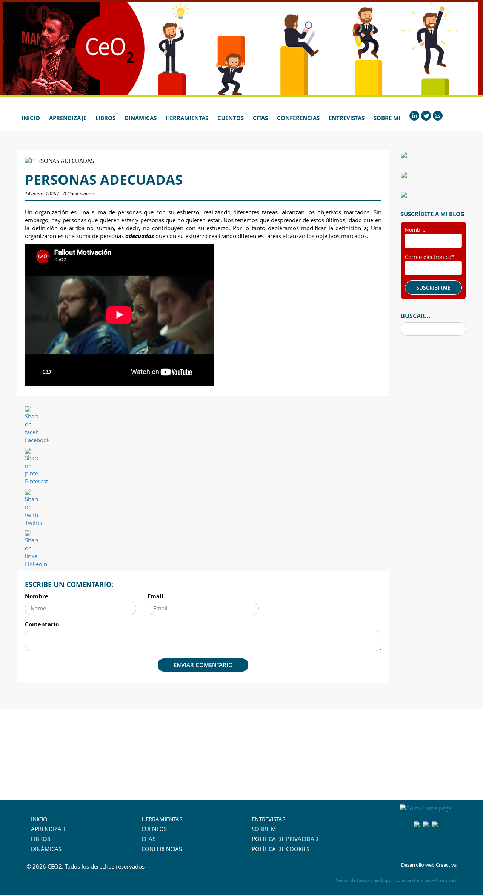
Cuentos (230, 118)
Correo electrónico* (429, 256)
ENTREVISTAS (268, 819)
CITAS (148, 838)
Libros (105, 118)
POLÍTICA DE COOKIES (280, 849)
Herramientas (187, 118)
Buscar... (416, 316)
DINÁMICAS (46, 849)
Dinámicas (141, 118)
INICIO (39, 819)
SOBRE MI (265, 829)
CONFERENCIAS (162, 849)
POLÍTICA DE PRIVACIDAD (285, 838)
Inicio (31, 118)
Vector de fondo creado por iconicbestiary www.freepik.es (396, 880)
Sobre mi (387, 118)
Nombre (36, 596)
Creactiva (446, 864)
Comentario (42, 624)
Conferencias (298, 118)
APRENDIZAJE (49, 829)
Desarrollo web (418, 864)
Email (155, 596)
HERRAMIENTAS (162, 819)
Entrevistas (347, 118)
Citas (260, 118)
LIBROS (40, 838)
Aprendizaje (67, 118)
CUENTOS (154, 829)
